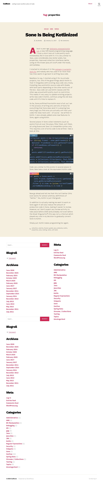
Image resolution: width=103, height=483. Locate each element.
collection (35, 228)
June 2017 (10, 286)
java (55, 228)
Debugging (10, 425)
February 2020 (11, 283)
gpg (7, 431)
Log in (8, 398)
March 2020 (10, 281)
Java (8, 433)
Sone (51, 29)
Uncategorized (12, 467)
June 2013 (10, 304)
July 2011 (10, 312)
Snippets (9, 449)
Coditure (6, 4)
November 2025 (12, 273)
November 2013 (12, 299)
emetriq (41, 228)
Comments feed (12, 403)
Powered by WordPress (26, 479)
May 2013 (10, 307)
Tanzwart (12, 258)
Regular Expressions (14, 444)
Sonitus (9, 454)
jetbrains (60, 228)
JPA (7, 438)
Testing (9, 462)
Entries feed (11, 400)
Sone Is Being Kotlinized (51, 35)
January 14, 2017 (51, 40)
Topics (57, 29)
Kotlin (46, 29)
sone (40, 230)
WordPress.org (12, 406)
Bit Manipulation (12, 423)
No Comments (65, 40)
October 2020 (11, 278)
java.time (9, 436)
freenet (46, 228)
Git (7, 428)
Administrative (12, 418)
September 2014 (12, 294)
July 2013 (10, 301)
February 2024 (11, 275)
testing (44, 230)
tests (49, 230)
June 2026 (10, 270)
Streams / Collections (14, 459)
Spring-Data (11, 457)
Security (9, 446)
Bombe (40, 40)
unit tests (55, 230)
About (90, 4)
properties (35, 230)
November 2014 (12, 291)
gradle (51, 228)
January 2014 (11, 296)
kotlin (65, 228)
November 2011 (12, 309)
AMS (8, 420)
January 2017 (11, 288)
